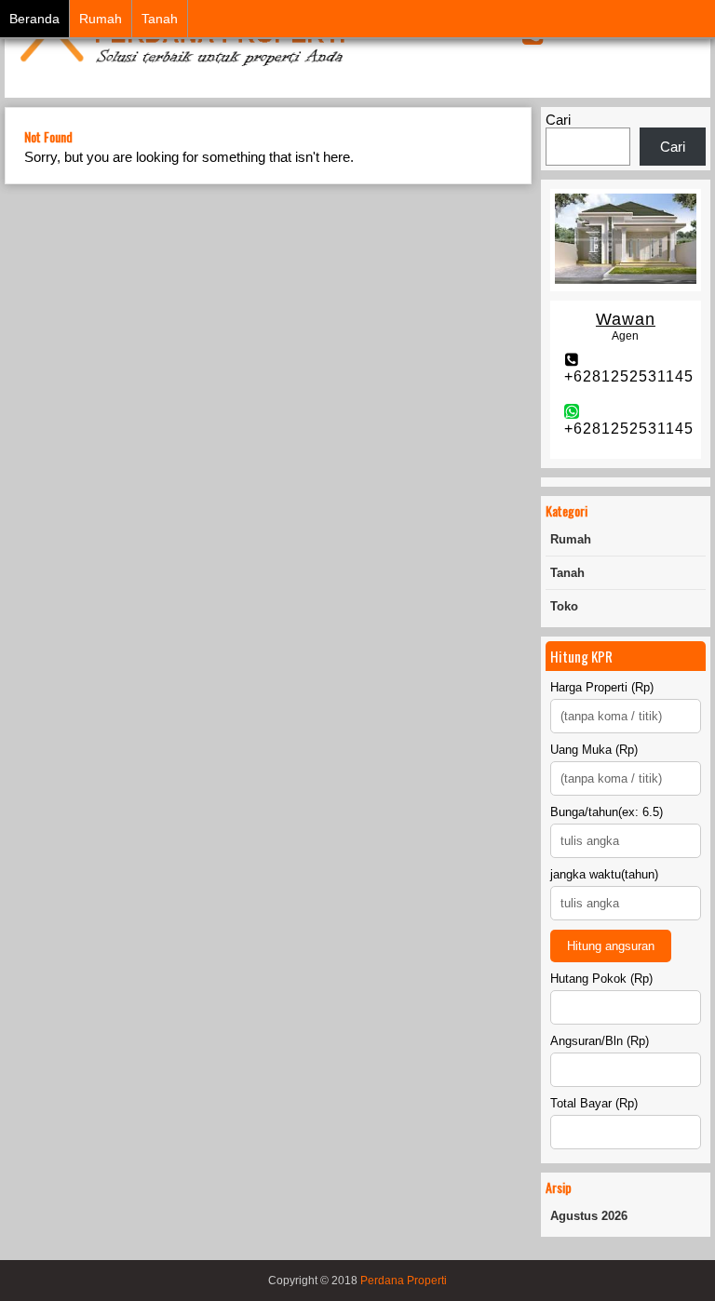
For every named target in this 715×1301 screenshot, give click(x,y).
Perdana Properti (403, 1280)
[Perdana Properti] (181, 67)
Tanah (160, 18)
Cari (558, 119)
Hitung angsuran (610, 946)
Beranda (34, 18)
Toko (564, 606)
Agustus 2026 (588, 1216)
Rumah (100, 18)
